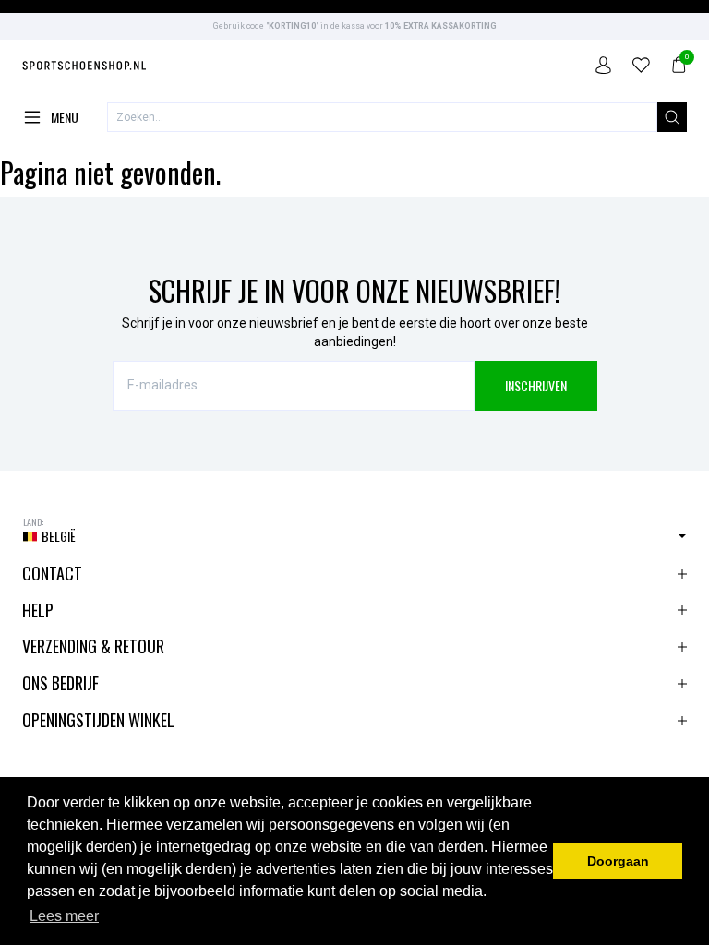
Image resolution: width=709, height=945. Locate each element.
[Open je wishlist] (641, 68)
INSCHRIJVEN (536, 385)
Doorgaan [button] (618, 861)
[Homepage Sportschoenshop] (84, 68)
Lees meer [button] (64, 916)
